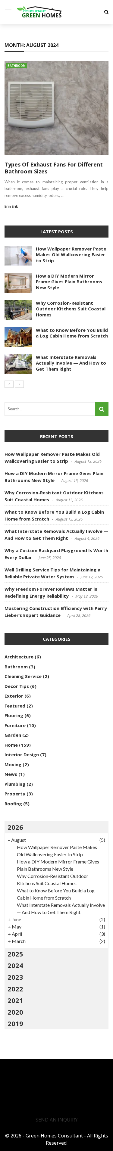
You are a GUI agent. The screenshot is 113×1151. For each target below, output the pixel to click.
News (11, 774)
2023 (15, 976)
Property (15, 794)
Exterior (14, 696)
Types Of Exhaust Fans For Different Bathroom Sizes (54, 168)
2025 (15, 953)
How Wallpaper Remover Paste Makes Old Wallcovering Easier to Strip (71, 254)
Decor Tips (17, 686)
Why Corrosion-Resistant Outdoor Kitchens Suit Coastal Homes (70, 309)
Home (11, 745)
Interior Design (22, 754)
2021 (15, 1000)
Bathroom (17, 66)
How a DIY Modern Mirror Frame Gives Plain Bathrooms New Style (69, 282)
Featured (15, 706)
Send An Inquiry (57, 1119)
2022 (15, 988)
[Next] (19, 384)
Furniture (15, 725)
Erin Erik (11, 206)
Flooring (14, 715)
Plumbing (15, 784)
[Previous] (9, 384)
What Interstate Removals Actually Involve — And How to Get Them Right (71, 363)
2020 (15, 1011)
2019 (15, 1023)
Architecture (19, 657)
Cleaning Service (23, 676)
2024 (15, 965)
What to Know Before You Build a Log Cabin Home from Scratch (72, 333)
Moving (13, 764)
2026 (15, 827)
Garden (13, 735)
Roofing (13, 804)
